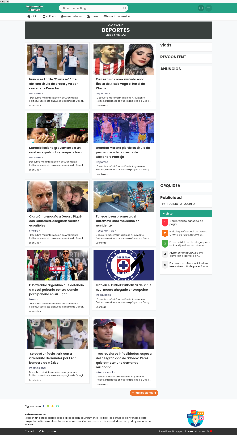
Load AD (4, 1)
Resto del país (72, 16)
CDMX (94, 16)
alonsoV (203, 431)
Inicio (33, 16)
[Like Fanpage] (43, 406)
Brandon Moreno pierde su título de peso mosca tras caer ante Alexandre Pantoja (123, 152)
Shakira (33, 230)
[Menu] (208, 8)
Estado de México (118, 16)
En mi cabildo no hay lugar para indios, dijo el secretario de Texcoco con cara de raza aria (190, 244)
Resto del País (105, 230)
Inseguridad (103, 295)
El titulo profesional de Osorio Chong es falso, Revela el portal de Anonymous (188, 233)
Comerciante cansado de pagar (186, 222)
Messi (32, 299)
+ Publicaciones (143, 393)
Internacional (37, 368)
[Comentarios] (48, 406)
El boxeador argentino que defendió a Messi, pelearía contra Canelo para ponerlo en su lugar (56, 289)
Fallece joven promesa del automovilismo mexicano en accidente (117, 221)
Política (50, 16)
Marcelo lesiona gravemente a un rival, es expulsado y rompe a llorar (56, 150)
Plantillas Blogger (171, 431)
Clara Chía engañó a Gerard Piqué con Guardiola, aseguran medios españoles (55, 221)
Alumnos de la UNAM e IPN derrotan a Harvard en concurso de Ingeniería (186, 254)
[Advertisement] (188, 125)
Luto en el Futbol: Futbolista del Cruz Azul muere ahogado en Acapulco (123, 287)
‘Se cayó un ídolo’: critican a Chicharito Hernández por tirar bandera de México (52, 358)
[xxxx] (52, 406)
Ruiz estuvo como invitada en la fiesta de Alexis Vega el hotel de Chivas (120, 83)
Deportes (35, 93)
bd (195, 431)
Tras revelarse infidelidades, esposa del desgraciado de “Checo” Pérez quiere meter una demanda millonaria (124, 360)
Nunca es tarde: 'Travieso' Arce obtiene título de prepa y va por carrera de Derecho (53, 83)
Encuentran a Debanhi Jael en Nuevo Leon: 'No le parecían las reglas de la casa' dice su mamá (189, 265)
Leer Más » (35, 105)
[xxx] (57, 406)
